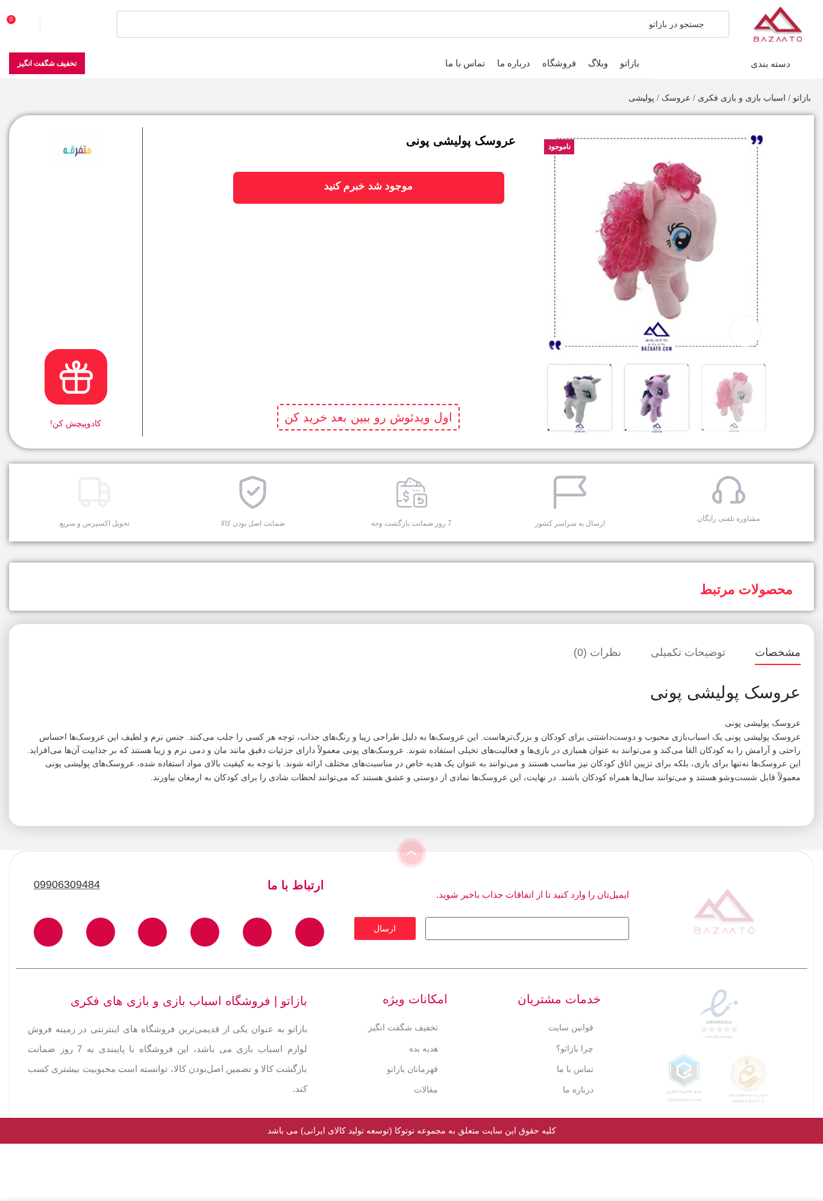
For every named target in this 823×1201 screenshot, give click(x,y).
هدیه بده (423, 1048)
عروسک (676, 97)
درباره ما (578, 1089)
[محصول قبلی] (39, 99)
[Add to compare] (794, 157)
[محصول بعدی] (15, 99)
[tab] (778, 653)
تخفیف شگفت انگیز (47, 63)
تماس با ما (575, 1069)
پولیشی (641, 97)
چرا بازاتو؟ (574, 1048)
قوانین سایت (570, 1027)
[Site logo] (778, 23)
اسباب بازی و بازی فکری (742, 97)
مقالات (426, 1089)
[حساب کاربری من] (63, 24)
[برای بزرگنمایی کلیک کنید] (745, 332)
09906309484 (67, 884)
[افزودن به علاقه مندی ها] (794, 133)
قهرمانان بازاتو (412, 1069)
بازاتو (802, 97)
